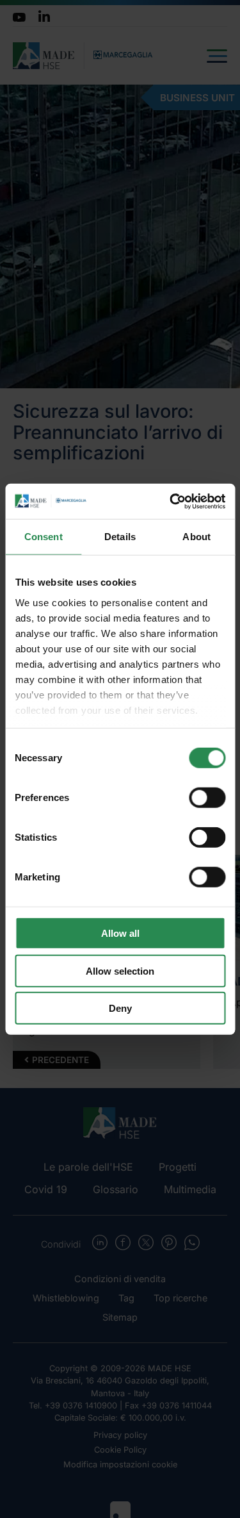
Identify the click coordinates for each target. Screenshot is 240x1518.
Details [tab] (120, 536)
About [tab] (196, 536)
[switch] (207, 798)
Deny (120, 1008)
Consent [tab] (43, 536)
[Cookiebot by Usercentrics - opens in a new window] (170, 501)
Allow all (120, 933)
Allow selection (120, 970)
